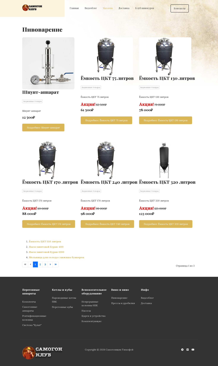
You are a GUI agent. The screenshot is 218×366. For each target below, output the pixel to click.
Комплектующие (92, 321)
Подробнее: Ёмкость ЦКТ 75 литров (106, 120)
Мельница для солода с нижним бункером (56, 257)
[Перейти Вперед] (50, 264)
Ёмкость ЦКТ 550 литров (45, 241)
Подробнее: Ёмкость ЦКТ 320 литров (166, 223)
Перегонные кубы (62, 306)
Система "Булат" (32, 325)
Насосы (86, 310)
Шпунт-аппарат (40, 92)
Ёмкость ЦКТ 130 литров (167, 78)
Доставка (123, 8)
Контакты (180, 8)
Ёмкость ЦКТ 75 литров (107, 78)
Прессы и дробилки (123, 303)
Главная (74, 8)
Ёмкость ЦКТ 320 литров (167, 182)
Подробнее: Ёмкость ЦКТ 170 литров (48, 223)
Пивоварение (119, 297)
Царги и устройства (93, 315)
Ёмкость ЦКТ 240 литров (109, 182)
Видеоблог (91, 8)
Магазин (108, 8)
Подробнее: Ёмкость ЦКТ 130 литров (165, 120)
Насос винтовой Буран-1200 (46, 251)
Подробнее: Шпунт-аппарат (43, 127)
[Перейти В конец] (56, 264)
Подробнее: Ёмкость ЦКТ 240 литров (107, 223)
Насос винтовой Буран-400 (46, 246)
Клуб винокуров (144, 8)
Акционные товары (32, 101)
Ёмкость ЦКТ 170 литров (50, 182)
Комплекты (29, 301)
